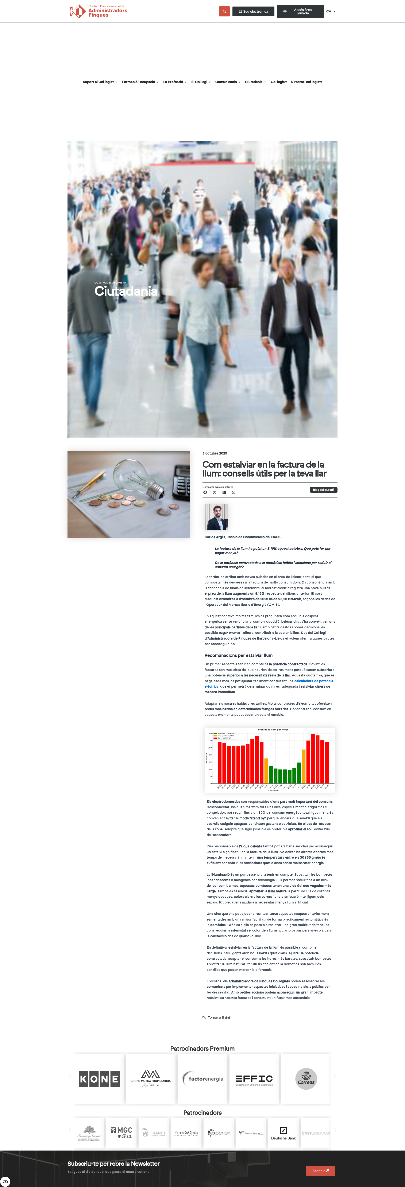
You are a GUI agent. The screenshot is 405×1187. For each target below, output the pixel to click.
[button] (205, 492)
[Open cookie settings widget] (5, 1182)
